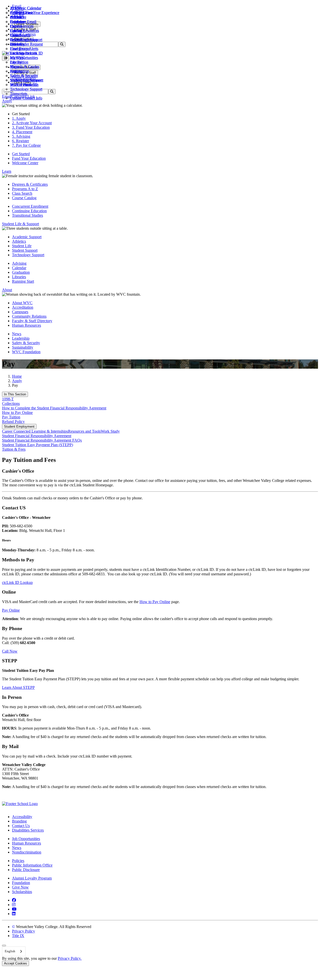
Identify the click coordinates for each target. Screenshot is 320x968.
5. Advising (21, 136)
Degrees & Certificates (30, 184)
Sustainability (22, 347)
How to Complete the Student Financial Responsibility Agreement (54, 408)
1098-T (8, 399)
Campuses (20, 312)
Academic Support (27, 237)
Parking (16, 71)
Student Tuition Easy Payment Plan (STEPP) (37, 445)
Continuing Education (29, 211)
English (10, 951)
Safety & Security (24, 75)
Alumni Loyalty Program (32, 878)
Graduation (21, 272)
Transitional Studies (27, 215)
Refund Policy (13, 421)
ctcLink (16, 39)
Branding (19, 821)
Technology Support (26, 89)
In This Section (15, 394)
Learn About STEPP (18, 687)
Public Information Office (32, 865)
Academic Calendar (25, 8)
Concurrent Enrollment (30, 206)
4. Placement (22, 132)
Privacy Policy (23, 931)
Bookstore (18, 17)
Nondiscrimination (26, 852)
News (16, 334)
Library (16, 62)
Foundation (21, 883)
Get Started (21, 154)
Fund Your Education (29, 158)
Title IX (18, 936)
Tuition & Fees (14, 449)
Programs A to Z (25, 189)
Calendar (17, 21)
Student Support (25, 250)
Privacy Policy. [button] (70, 958)
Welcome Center (25, 163)
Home (17, 376)
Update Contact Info (26, 98)
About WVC (22, 303)
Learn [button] (6, 171)
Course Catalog (24, 198)
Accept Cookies (15, 963)
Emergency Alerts (24, 48)
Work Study (110, 431)
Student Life (22, 246)
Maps (14, 66)
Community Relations (29, 316)
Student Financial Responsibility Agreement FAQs (42, 440)
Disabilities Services (28, 830)
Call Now (10, 651)
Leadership (21, 338)
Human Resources (26, 325)
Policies (18, 861)
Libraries (19, 277)
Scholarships (22, 892)
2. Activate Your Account (32, 123)
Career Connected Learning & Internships (35, 431)
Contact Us (21, 826)
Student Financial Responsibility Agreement (36, 436)
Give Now (20, 887)
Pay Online (11, 610)
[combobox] (14, 951)
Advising (19, 263)
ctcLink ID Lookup (17, 582)
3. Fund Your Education (31, 127)
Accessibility (22, 817)
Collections (11, 403)
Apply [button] (7, 101)
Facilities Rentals (23, 53)
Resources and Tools (84, 431)
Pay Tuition (11, 417)
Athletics (17, 12)
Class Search (20, 35)
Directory (17, 44)
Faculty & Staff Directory (32, 321)
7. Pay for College (26, 145)
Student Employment (19, 426)
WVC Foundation (24, 84)
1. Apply (19, 118)
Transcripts (18, 93)
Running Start (23, 281)
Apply (17, 381)
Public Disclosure (26, 870)
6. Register (20, 141)
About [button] (7, 290)
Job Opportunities (24, 57)
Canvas (16, 26)
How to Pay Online (17, 412)
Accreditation (22, 307)
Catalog (16, 30)
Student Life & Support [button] (20, 224)
